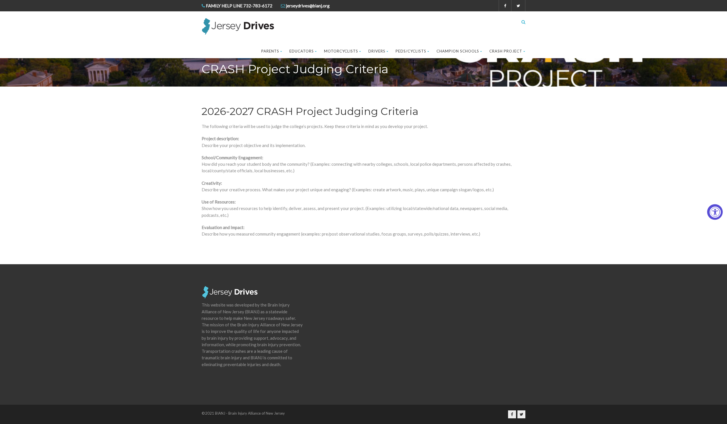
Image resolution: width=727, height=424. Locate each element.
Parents (270, 51)
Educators (301, 51)
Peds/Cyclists (411, 51)
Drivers (376, 51)
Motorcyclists (341, 51)
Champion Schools (457, 51)
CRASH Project (505, 51)
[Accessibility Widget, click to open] (715, 212)
